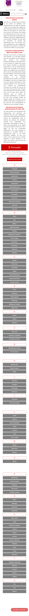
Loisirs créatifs (14, 437)
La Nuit (14, 415)
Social (14, 547)
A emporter (14, 168)
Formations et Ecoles (14, 339)
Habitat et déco (14, 364)
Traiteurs (14, 573)
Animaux (14, 179)
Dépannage (14, 300)
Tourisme (14, 569)
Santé (14, 521)
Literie (14, 426)
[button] (2, 3)
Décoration (14, 293)
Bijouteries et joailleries (14, 234)
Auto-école (14, 205)
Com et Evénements (14, 275)
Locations (14, 430)
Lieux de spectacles (14, 423)
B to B (14, 216)
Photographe (14, 477)
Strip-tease (14, 554)
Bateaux (15, 223)
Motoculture (14, 448)
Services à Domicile (14, 540)
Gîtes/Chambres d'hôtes (14, 348)
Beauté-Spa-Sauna (14, 227)
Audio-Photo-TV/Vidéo (14, 201)
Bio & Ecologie (14, 238)
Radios (14, 499)
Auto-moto (14, 209)
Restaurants (14, 510)
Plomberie (14, 485)
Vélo (14, 584)
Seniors (14, 532)
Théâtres (14, 576)
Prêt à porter (14, 488)
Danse (14, 289)
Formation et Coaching (14, 335)
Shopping (14, 543)
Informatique (14, 388)
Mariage (15, 445)
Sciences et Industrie (14, 525)
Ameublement (14, 176)
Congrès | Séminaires (14, 278)
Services (14, 536)
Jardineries (14, 399)
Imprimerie (14, 391)
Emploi (14, 315)
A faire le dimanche (14, 172)
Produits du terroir (14, 492)
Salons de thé (14, 518)
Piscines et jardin (14, 481)
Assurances (14, 198)
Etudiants (14, 322)
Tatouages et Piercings (14, 562)
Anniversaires (14, 183)
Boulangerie (15, 245)
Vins (14, 587)
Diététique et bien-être (14, 304)
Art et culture (14, 190)
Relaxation (14, 503)
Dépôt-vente (14, 308)
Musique (14, 452)
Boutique (14, 252)
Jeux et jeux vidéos (14, 403)
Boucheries (14, 242)
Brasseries (14, 249)
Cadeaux (14, 260)
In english (14, 384)
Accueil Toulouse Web (10, 10)
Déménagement (14, 297)
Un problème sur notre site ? (19, 609)
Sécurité (14, 529)
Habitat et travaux (14, 368)
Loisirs (14, 433)
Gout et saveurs (14, 351)
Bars (14, 220)
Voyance (14, 591)
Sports (14, 551)
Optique (15, 461)
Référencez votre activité (14, 159)
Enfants (14, 319)
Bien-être (14, 231)
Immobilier (14, 380)
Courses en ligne (14, 282)
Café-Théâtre (14, 267)
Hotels (14, 371)
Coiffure (15, 271)
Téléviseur (14, 565)
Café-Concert (14, 264)
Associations (14, 194)
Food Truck (14, 331)
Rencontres (14, 507)
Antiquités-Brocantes (14, 187)
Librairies (14, 419)
